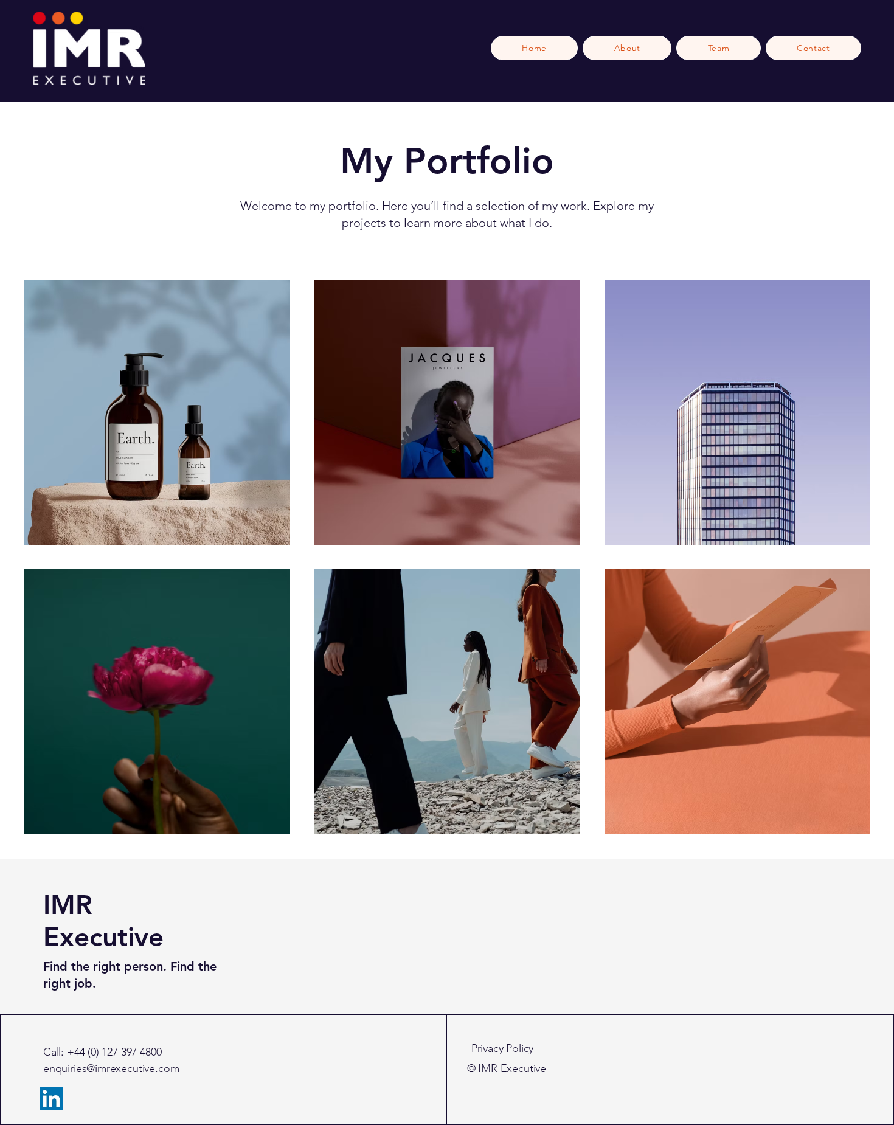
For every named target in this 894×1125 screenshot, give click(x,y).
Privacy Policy (502, 1048)
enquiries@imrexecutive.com (111, 1068)
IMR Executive (103, 920)
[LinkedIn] (51, 1098)
